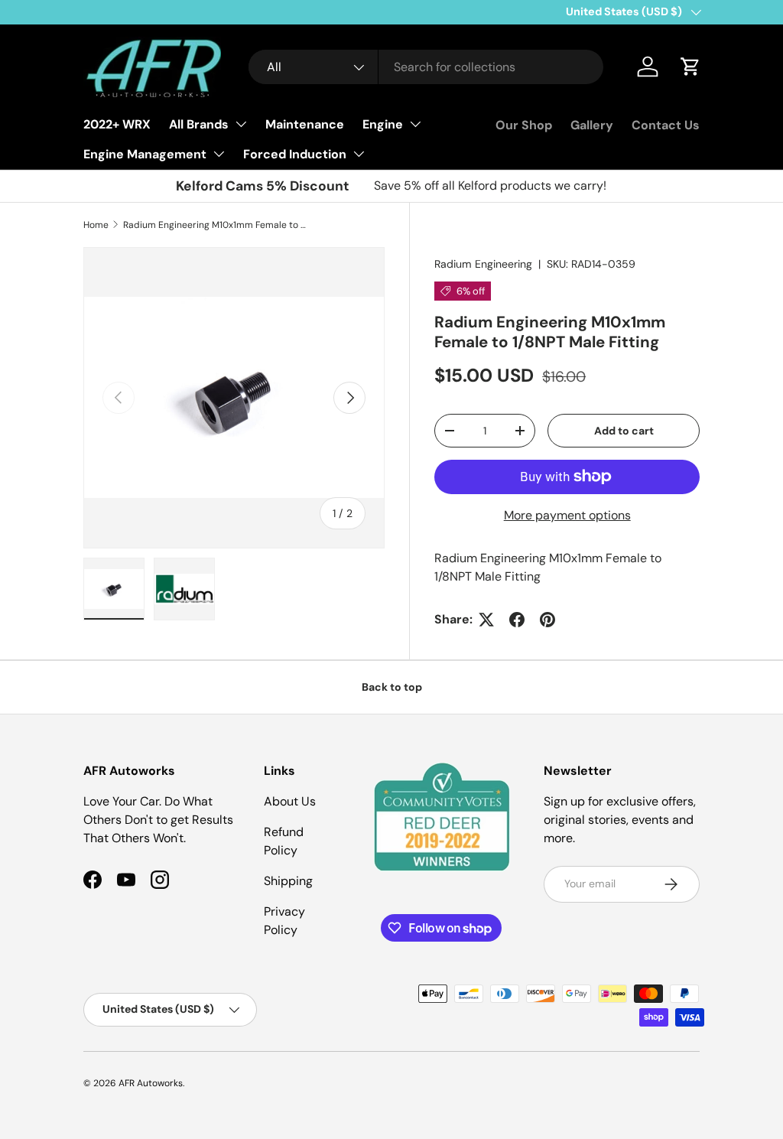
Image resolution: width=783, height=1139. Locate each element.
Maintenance (304, 124)
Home (96, 225)
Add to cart (624, 431)
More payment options (567, 515)
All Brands (199, 124)
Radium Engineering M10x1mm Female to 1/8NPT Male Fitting (215, 225)
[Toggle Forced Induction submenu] (358, 154)
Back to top (392, 687)
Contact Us (666, 125)
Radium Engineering (483, 264)
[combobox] (426, 67)
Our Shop (523, 125)
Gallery (591, 125)
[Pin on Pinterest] (547, 619)
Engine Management (144, 154)
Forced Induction (294, 154)
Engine (382, 124)
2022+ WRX (117, 124)
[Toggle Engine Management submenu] (219, 154)
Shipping (288, 881)
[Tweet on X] (486, 619)
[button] (690, 66)
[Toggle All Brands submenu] (241, 124)
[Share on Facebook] (517, 619)
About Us (290, 801)
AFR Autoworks (151, 1083)
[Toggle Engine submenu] (415, 124)
